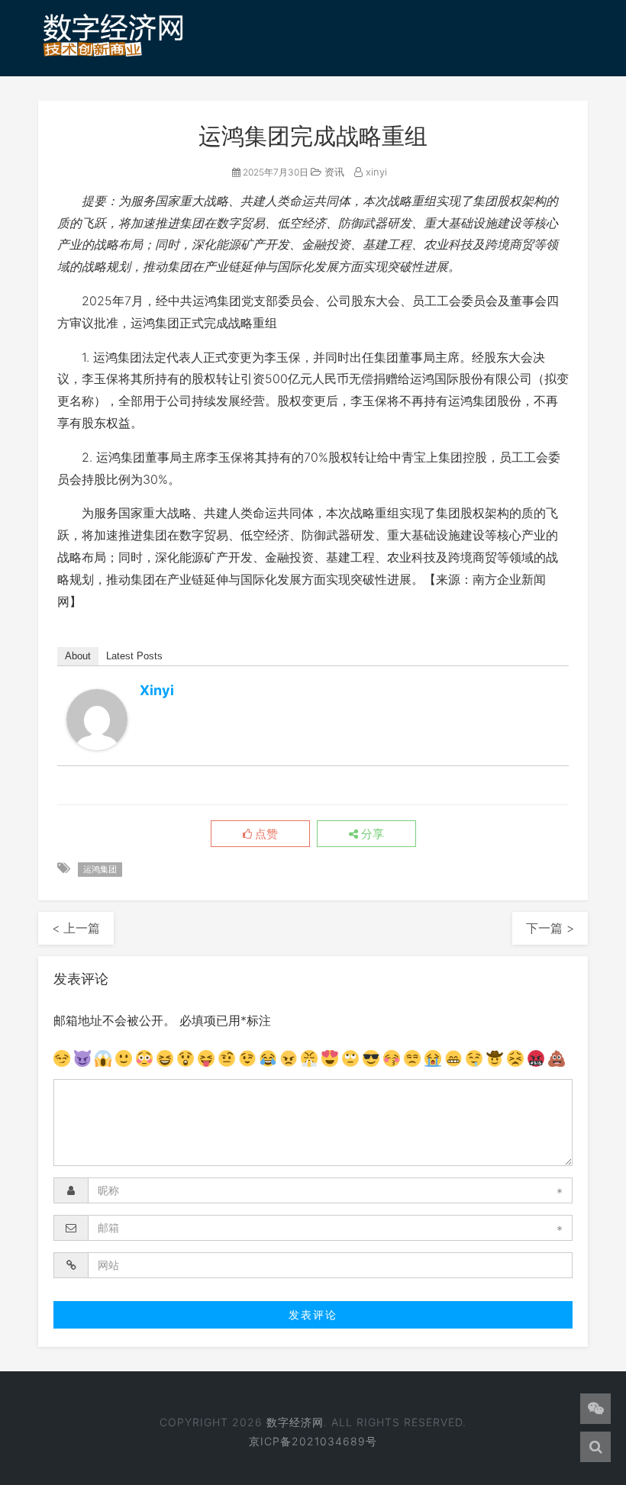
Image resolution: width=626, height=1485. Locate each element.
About (78, 656)
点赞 (265, 834)
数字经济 (181, 116)
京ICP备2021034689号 (313, 1441)
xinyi (157, 690)
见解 (64, 160)
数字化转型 (343, 116)
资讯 (116, 116)
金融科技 (518, 116)
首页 (64, 116)
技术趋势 (259, 116)
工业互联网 (434, 116)
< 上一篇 (76, 928)
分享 (371, 834)
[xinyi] (96, 719)
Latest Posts (134, 656)
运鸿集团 (100, 869)
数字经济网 (295, 1422)
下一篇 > (550, 928)
